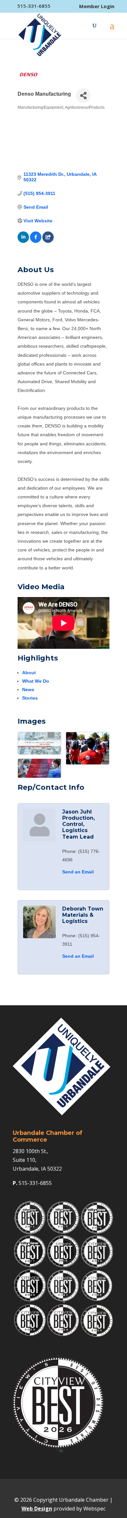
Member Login (96, 6)
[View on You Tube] (48, 241)
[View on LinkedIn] (23, 241)
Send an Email (78, 871)
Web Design (36, 1508)
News (28, 689)
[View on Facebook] (35, 241)
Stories (30, 698)
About (29, 672)
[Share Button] (83, 95)
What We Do (35, 681)
